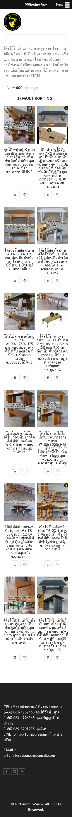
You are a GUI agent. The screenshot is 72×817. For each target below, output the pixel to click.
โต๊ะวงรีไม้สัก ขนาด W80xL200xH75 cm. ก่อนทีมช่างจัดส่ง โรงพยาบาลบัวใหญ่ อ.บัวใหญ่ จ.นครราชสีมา (19, 259)
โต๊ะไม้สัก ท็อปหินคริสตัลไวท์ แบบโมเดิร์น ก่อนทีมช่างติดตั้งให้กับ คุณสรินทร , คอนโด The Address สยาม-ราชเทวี (52, 261)
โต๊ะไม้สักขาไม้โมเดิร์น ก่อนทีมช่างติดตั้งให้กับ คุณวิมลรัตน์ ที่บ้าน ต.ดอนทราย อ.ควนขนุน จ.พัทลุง (19, 442)
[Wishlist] (24, 194)
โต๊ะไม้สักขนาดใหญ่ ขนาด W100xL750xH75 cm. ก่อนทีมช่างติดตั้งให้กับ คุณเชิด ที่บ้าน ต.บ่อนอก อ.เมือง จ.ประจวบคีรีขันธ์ (19, 349)
